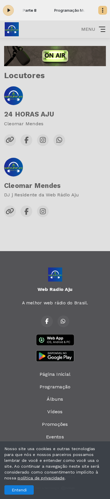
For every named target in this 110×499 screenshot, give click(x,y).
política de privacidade (41, 478)
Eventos (55, 437)
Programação (55, 387)
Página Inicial (55, 374)
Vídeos (54, 411)
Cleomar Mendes (32, 186)
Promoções (55, 424)
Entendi (19, 490)
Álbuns (55, 399)
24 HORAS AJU (29, 114)
